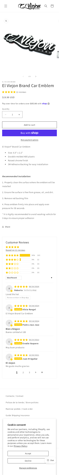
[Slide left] (23, 76)
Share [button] (7, 226)
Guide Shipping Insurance (18, 415)
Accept (28, 453)
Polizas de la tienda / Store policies (22, 402)
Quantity (5, 109)
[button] (6, 6)
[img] (21, 286)
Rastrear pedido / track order (19, 409)
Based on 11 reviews (15, 250)
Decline (28, 460)
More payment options (29, 140)
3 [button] (29, 372)
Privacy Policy (20, 446)
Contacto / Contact (14, 396)
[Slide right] (36, 76)
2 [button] (23, 372)
